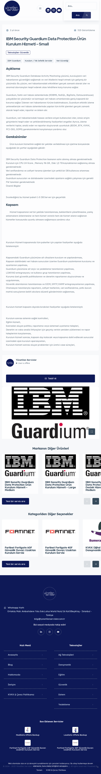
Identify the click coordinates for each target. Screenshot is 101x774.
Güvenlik (62, 684)
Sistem (61, 694)
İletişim (12, 684)
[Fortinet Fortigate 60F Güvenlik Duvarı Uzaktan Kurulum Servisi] (28, 743)
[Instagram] (53, 10)
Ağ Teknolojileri (66, 654)
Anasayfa (13, 654)
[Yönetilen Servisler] (12, 8)
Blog (10, 664)
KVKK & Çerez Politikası (56, 770)
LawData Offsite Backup (75, 735)
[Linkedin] (48, 10)
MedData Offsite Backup (27, 735)
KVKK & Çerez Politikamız (21, 694)
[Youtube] (59, 10)
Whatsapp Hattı (16, 607)
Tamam (39, 770)
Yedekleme (64, 704)
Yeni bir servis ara (15, 501)
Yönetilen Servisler (26, 360)
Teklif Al (52, 378)
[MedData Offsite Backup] (28, 730)
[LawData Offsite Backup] (75, 730)
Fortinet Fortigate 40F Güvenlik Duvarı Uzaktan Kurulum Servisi (75, 749)
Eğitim (61, 674)
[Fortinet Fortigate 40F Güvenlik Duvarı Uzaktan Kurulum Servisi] (75, 743)
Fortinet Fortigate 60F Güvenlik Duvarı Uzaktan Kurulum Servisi (28, 749)
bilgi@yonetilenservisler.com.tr (49, 619)
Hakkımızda (14, 674)
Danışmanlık (64, 664)
